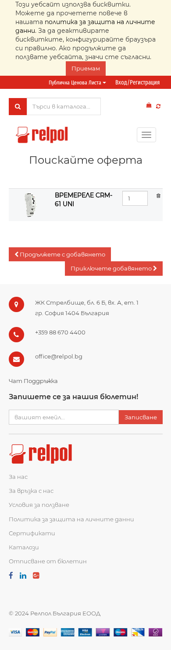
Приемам (85, 68)
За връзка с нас (31, 490)
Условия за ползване (39, 504)
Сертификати (32, 533)
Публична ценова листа (76, 82)
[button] (60, 254)
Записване (141, 417)
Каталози (24, 547)
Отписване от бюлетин (48, 561)
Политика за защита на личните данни (71, 519)
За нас (18, 476)
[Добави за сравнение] (158, 106)
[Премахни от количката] (158, 195)
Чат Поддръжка (33, 380)
